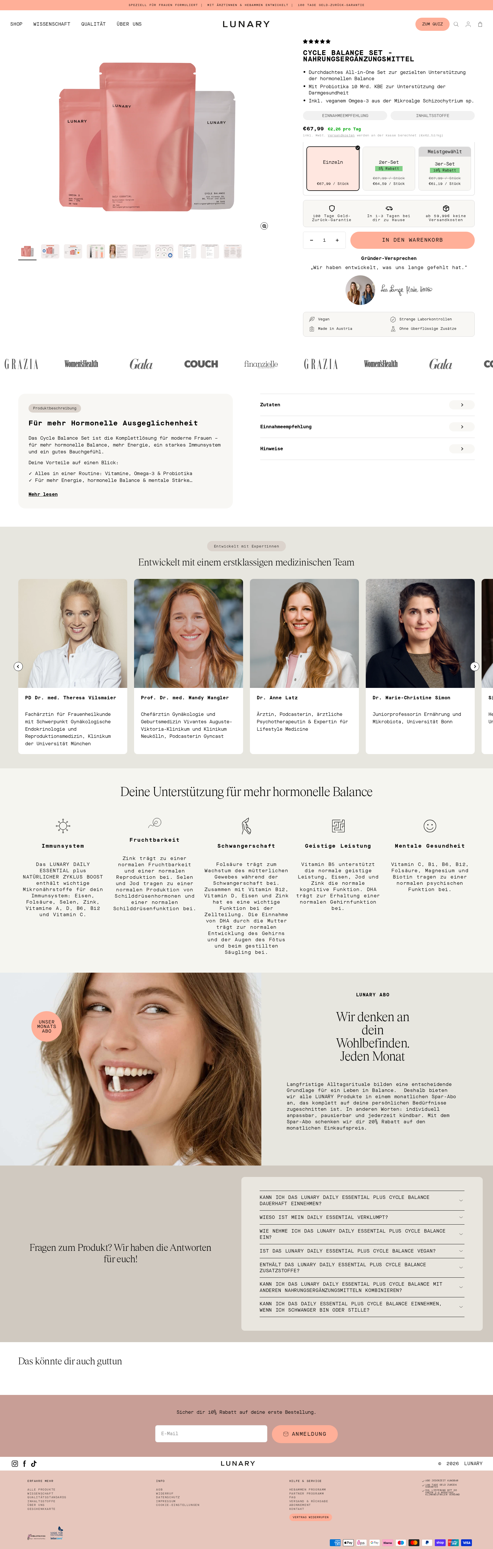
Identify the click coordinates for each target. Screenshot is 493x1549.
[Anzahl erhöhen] (337, 240)
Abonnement (300, 1505)
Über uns (129, 24)
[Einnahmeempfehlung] (462, 426)
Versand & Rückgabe (308, 1501)
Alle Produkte (41, 1489)
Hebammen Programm (307, 1489)
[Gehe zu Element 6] (141, 252)
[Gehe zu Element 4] (96, 252)
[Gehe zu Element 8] (187, 252)
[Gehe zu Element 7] (164, 252)
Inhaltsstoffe (41, 1501)
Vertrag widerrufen (311, 1517)
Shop (16, 24)
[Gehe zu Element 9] (210, 252)
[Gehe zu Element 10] (233, 252)
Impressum (165, 1501)
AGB (159, 1489)
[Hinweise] (462, 448)
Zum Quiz (432, 24)
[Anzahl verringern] (311, 240)
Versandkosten (341, 135)
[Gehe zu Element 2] (50, 252)
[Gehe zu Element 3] (73, 252)
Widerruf (164, 1493)
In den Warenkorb (412, 240)
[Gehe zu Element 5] (119, 252)
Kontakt (296, 1509)
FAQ (292, 1497)
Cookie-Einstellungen (177, 1505)
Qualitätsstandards (46, 1497)
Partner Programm (306, 1493)
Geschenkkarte (41, 1509)
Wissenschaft (51, 24)
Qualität (93, 24)
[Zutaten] (462, 404)
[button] (318, 42)
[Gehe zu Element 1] (27, 252)
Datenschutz (168, 1497)
